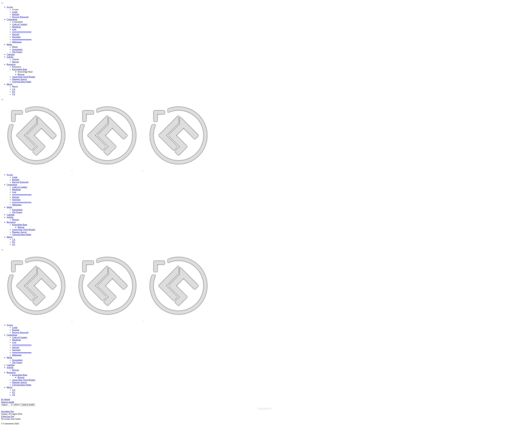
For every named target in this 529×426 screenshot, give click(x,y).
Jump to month (7, 402)
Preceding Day (7, 411)
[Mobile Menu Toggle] (2, 99)
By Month (5, 399)
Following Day (7, 416)
